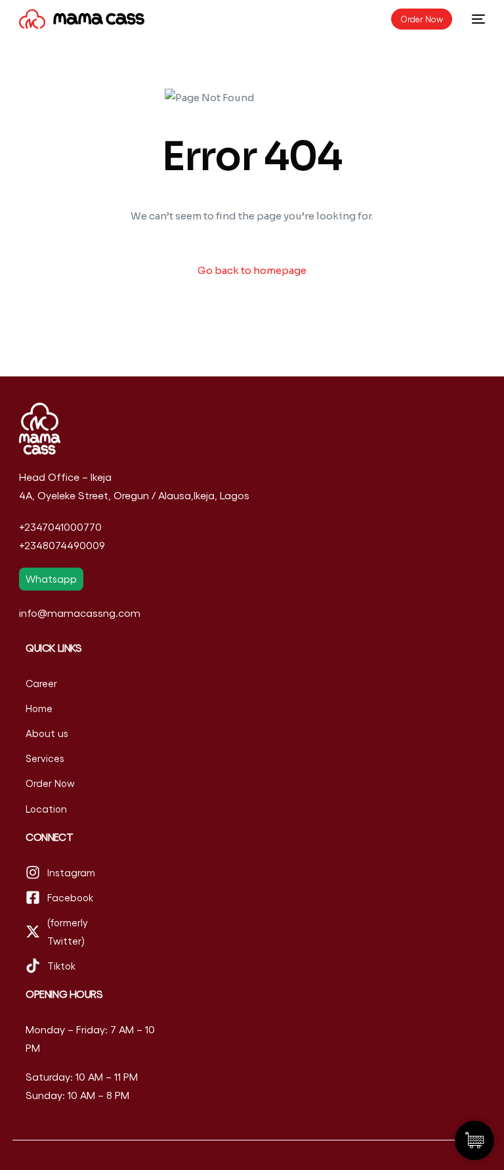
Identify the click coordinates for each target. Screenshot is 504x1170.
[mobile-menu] (475, 19)
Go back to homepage (252, 270)
